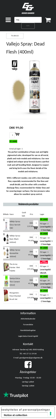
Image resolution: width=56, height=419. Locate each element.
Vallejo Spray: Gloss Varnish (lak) (14, 225)
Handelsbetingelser (28, 330)
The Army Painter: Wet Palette (14, 267)
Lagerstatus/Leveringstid (28, 336)
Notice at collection (15, 415)
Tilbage (15, 36)
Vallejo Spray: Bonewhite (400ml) (14, 253)
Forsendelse (28, 325)
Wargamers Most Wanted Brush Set (15, 296)
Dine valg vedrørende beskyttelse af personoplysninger (25, 409)
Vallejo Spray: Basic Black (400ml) (14, 239)
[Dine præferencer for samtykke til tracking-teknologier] (51, 413)
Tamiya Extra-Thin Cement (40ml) (14, 281)
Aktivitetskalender (28, 319)
